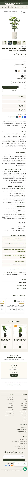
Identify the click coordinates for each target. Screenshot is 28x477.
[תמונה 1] (24, 43)
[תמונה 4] (10, 43)
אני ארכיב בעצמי (22, 82)
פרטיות (11, 470)
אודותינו (25, 399)
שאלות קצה (24, 409)
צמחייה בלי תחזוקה (23, 411)
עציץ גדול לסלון (22, 274)
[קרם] (19, 71)
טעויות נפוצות (24, 413)
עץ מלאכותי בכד (9, 399)
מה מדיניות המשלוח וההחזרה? (17, 265)
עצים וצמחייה (10, 397)
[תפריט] (25, 7)
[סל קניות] (2, 7)
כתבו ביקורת (14, 375)
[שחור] (16, 71)
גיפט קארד (25, 420)
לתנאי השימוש (10, 463)
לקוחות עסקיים (24, 403)
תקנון (13, 470)
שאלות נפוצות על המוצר (21, 288)
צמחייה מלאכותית (11, 141)
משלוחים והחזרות (22, 282)
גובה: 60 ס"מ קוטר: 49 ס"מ (20, 64)
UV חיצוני (11, 405)
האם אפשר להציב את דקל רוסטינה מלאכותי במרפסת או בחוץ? (14, 250)
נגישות (8, 470)
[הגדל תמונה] (4, 37)
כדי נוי (12, 401)
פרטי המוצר (23, 131)
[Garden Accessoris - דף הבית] (17, 7)
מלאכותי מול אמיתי (9, 415)
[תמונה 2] (19, 43)
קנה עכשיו (14, 90)
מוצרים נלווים (10, 407)
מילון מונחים (24, 407)
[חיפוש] (8, 7)
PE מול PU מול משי (9, 413)
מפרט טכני (24, 279)
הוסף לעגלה (9, 87)
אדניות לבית (7, 272)
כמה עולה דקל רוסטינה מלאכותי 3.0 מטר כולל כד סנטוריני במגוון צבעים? (14, 239)
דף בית (24, 12)
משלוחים (5, 470)
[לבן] (22, 71)
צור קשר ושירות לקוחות (21, 285)
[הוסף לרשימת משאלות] (25, 326)
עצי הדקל (20, 272)
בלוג (12, 409)
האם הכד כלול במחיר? (19, 261)
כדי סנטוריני (20, 12)
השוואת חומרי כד (9, 411)
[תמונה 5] (5, 43)
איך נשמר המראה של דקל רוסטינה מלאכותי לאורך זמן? (14, 256)
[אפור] (25, 71)
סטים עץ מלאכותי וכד (21, 160)
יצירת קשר (25, 401)
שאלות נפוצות (24, 405)
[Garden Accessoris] (14, 452)
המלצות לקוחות (24, 415)
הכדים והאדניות (13, 272)
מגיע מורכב (14, 82)
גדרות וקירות (10, 403)
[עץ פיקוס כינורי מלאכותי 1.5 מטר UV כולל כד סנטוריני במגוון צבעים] (20, 331)
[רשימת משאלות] (5, 7)
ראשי (26, 397)
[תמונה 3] (15, 43)
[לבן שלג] (25, 76)
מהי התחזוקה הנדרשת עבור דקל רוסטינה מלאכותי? (15, 244)
